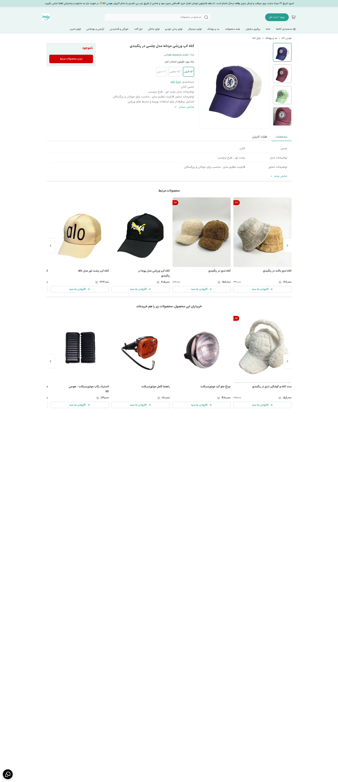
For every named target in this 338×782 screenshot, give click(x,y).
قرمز (187, 72)
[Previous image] (203, 86)
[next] (50, 246)
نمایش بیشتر (280, 176)
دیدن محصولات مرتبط (71, 59)
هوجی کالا (286, 38)
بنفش (173, 72)
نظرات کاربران (259, 137)
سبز (160, 72)
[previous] (287, 246)
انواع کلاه (256, 38)
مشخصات (281, 137)
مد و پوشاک (271, 38)
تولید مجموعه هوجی (176, 54)
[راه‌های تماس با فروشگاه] (8, 774)
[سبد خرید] (294, 17)
